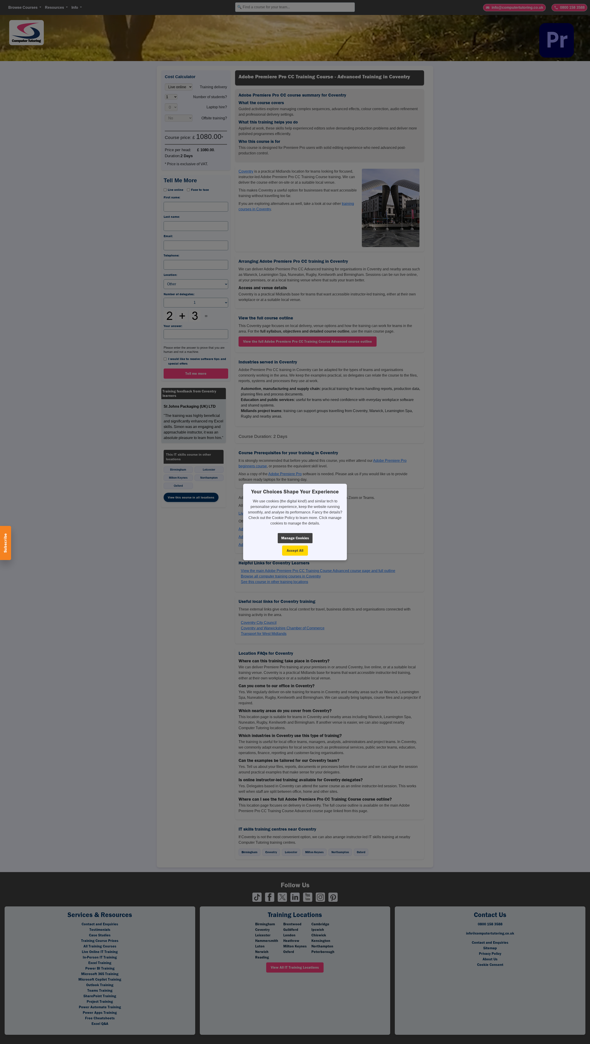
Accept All (295, 550)
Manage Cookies (295, 538)
